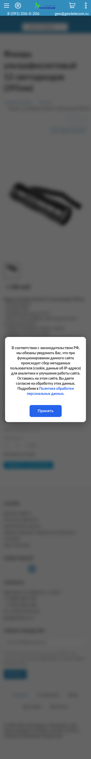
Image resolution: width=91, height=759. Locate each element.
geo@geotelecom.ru (71, 14)
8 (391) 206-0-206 (23, 14)
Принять (46, 411)
